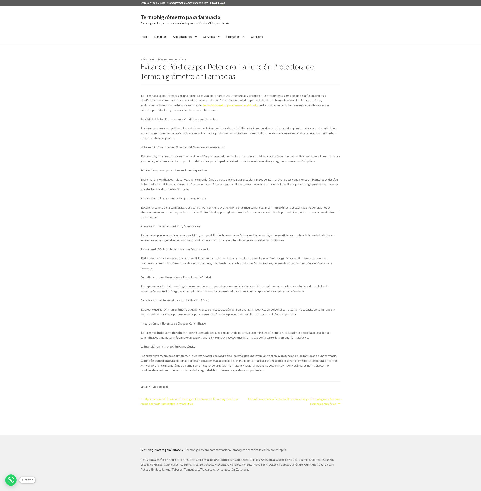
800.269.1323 (217, 3)
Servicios (209, 37)
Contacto (257, 37)
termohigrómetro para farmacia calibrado (230, 105)
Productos (233, 37)
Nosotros (160, 37)
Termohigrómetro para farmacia (180, 17)
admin (182, 59)
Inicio (144, 37)
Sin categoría (161, 386)
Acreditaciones (182, 37)
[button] (11, 480)
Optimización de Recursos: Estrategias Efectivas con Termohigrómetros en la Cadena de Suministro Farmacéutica (189, 401)
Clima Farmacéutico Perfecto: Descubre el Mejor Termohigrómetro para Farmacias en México (294, 401)
